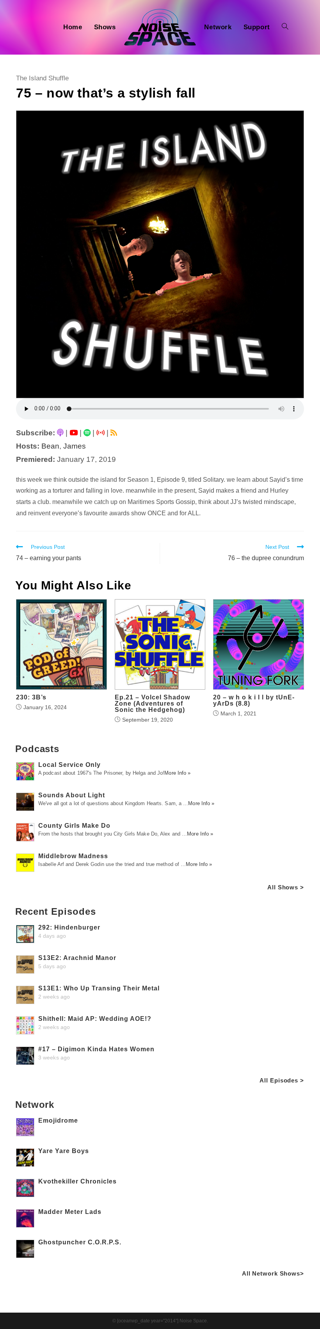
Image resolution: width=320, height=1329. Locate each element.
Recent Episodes (55, 911)
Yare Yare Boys (63, 1151)
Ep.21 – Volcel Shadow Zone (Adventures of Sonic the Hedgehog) (152, 703)
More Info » (177, 773)
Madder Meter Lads (69, 1211)
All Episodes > (282, 1080)
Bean (50, 446)
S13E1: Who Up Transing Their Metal (99, 988)
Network (34, 1104)
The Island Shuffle (42, 78)
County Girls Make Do (74, 825)
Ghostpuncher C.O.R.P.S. (79, 1242)
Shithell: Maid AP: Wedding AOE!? (94, 1018)
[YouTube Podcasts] (73, 433)
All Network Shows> (273, 1273)
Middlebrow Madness (73, 856)
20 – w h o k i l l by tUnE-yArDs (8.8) (254, 700)
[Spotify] (87, 433)
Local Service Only (69, 764)
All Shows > (285, 887)
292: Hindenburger (69, 927)
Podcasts (37, 748)
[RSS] (113, 433)
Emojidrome (58, 1120)
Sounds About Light (71, 795)
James (74, 446)
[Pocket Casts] (100, 433)
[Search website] (285, 27)
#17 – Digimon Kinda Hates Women (96, 1049)
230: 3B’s (31, 697)
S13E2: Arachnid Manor (77, 958)
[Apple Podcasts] (60, 433)
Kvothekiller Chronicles (77, 1181)
